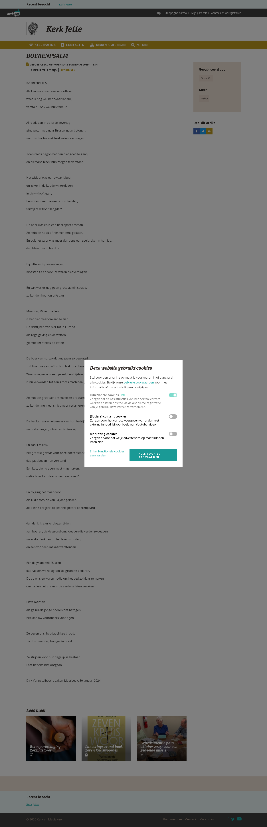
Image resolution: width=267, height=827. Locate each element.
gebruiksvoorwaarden (139, 382)
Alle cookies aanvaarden (150, 455)
